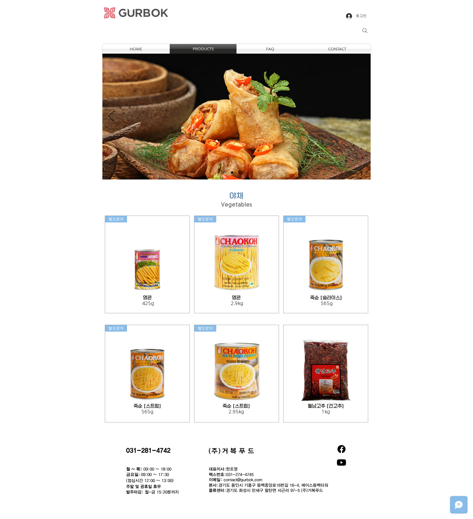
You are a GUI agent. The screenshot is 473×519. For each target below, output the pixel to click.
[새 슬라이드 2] (240, 172)
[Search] (365, 30)
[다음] (362, 116)
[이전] (111, 116)
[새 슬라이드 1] (232, 172)
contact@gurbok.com (243, 479)
